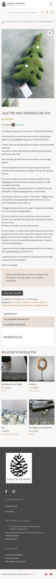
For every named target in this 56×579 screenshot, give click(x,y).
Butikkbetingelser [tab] (14, 324)
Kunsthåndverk (25, 305)
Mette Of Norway (34, 391)
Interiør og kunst (13, 21)
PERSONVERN (11, 539)
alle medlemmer (14, 555)
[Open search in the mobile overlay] (21, 12)
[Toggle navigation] (50, 4)
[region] (28, 508)
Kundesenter (12, 558)
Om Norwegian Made (15, 562)
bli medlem (11, 506)
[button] (50, 33)
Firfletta (4, 391)
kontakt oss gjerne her (19, 529)
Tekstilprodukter (40, 305)
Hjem (3, 21)
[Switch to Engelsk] (45, 574)
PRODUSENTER (12, 536)
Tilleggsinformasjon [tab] (16, 319)
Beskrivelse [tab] (10, 313)
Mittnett (32, 574)
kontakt (9, 512)
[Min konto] (42, 12)
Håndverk (26, 302)
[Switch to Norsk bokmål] (50, 574)
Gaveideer (16, 302)
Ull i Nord (19, 124)
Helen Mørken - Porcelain (9, 434)
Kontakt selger (12, 293)
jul (17, 305)
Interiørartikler (28, 21)
